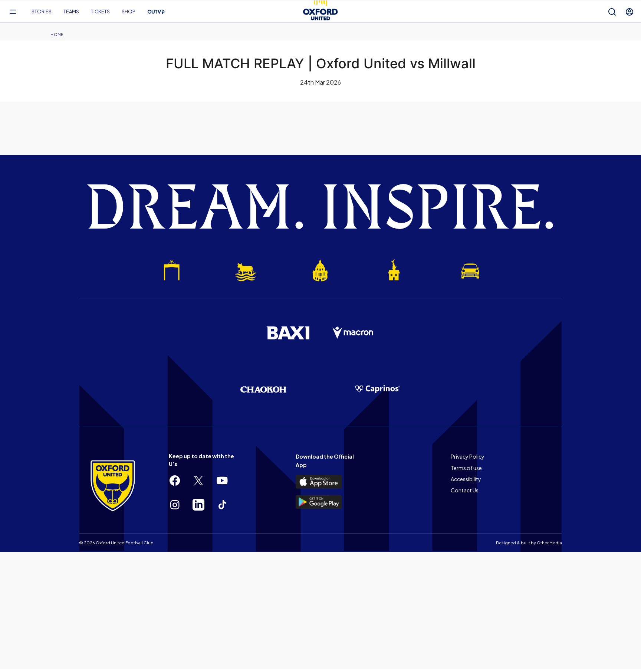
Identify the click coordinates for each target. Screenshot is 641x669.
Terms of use (466, 468)
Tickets (100, 11)
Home (56, 34)
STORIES (42, 11)
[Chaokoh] (263, 389)
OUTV (156, 12)
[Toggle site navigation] (13, 11)
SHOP (128, 11)
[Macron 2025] (353, 332)
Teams (71, 11)
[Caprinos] (378, 389)
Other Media (549, 542)
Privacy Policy (467, 456)
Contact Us (465, 490)
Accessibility (466, 479)
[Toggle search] (612, 11)
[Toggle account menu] (629, 11)
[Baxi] (288, 332)
